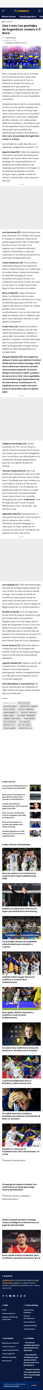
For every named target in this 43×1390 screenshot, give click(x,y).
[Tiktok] (21, 1296)
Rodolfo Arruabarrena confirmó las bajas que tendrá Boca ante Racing (19, 910)
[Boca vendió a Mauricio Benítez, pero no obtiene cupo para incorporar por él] (21, 1241)
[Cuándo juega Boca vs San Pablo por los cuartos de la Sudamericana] (35, 833)
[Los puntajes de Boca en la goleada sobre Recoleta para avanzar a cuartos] (21, 927)
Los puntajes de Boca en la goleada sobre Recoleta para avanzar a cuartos (19, 944)
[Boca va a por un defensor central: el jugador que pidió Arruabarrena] (35, 815)
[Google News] (14, 1296)
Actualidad (8, 21)
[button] (34, 1385)
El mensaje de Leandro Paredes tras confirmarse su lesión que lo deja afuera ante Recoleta (19, 1187)
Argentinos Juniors (28, 706)
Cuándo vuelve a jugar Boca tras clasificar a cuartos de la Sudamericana (18, 980)
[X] (6, 1296)
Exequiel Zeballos (28, 712)
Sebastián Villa (25, 728)
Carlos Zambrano (26, 709)
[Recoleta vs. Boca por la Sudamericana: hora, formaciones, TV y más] (21, 1135)
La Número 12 (7, 1280)
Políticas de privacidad (11, 1386)
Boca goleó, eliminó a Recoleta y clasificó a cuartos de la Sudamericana (18, 1015)
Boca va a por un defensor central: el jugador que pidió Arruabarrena (14, 815)
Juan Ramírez (29, 719)
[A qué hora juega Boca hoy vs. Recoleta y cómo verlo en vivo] (21, 1066)
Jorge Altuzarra (10, 38)
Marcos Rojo (9, 725)
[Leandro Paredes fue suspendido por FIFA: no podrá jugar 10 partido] (35, 806)
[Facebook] (3, 1296)
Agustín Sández (10, 706)
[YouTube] (10, 1296)
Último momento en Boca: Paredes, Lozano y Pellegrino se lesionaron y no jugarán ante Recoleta (20, 1222)
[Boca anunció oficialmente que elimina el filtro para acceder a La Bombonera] (35, 797)
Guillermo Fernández (26, 716)
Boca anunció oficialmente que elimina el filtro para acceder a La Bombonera (13, 797)
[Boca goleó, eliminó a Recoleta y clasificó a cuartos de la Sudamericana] (21, 998)
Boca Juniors (9, 709)
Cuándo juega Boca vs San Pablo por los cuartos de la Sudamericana (13, 833)
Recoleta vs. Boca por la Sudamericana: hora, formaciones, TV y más (20, 1152)
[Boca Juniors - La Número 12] (21, 10)
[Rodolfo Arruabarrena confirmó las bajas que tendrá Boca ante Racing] (21, 894)
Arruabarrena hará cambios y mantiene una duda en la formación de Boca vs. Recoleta (21, 1116)
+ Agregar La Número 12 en (14, 43)
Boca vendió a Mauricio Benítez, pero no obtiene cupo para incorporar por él (21, 1256)
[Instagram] (18, 1296)
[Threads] (24, 1296)
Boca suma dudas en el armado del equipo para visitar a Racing (12, 824)
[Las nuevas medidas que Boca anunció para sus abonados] (35, 788)
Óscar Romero (9, 728)
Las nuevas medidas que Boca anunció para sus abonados (15, 787)
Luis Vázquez (24, 722)
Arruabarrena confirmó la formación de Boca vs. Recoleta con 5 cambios (20, 1049)
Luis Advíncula (9, 722)
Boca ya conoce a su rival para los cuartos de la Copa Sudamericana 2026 (19, 876)
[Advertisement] (21, 3)
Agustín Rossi (24, 703)
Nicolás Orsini (24, 725)
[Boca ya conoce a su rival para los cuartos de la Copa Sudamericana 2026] (21, 859)
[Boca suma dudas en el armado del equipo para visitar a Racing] (35, 824)
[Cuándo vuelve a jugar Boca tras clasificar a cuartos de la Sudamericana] (21, 963)
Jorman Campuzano (12, 719)
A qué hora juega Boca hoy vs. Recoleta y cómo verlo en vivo (17, 1082)
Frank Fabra (8, 716)
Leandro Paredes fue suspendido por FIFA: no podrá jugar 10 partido (15, 806)
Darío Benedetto (10, 712)
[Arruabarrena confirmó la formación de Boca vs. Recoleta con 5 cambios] (21, 1034)
